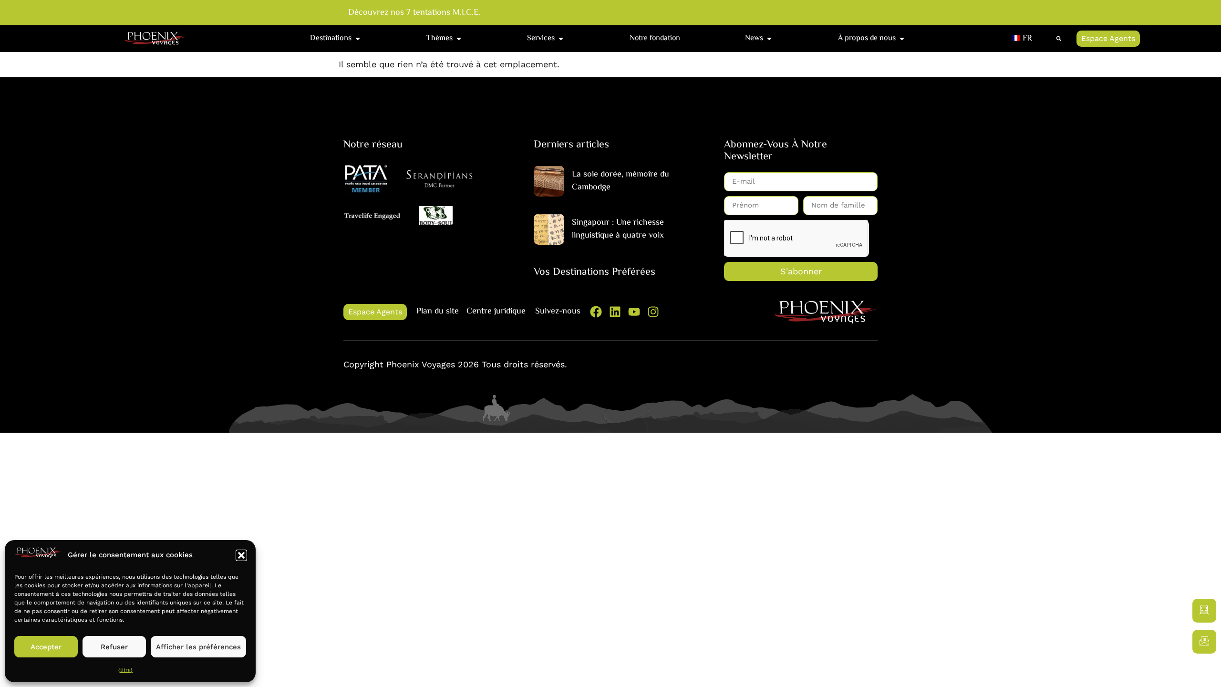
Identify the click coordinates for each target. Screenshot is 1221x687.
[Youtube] (634, 312)
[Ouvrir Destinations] (358, 38)
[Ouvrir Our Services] (561, 38)
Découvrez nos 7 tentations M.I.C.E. (414, 13)
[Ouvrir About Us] (902, 38)
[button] (241, 555)
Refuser (114, 647)
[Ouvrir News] (769, 38)
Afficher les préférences (198, 647)
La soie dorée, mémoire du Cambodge (620, 181)
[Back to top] (1204, 670)
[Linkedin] (615, 312)
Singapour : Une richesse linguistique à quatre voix (618, 229)
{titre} (125, 670)
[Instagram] (653, 312)
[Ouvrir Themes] (459, 38)
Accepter (46, 647)
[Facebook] (596, 312)
